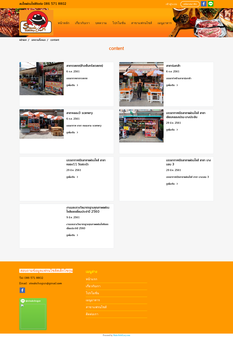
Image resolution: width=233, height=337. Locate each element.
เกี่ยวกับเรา (82, 22)
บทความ (101, 22)
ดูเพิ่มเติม (71, 85)
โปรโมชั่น (119, 22)
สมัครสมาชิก (190, 4)
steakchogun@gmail (42, 283)
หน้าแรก (91, 279)
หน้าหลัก (63, 22)
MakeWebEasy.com (121, 335)
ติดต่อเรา (183, 22)
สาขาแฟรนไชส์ (141, 22)
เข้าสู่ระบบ (171, 4)
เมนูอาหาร (165, 22)
